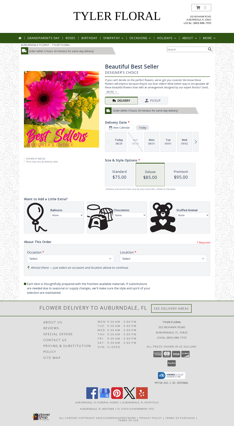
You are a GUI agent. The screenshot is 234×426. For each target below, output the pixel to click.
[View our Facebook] (92, 398)
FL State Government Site (136, 408)
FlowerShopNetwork (119, 418)
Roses (70, 38)
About (187, 38)
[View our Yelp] (142, 398)
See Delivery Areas (171, 308)
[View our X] (129, 398)
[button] (201, 7)
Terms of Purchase (180, 418)
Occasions (138, 38)
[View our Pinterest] (117, 398)
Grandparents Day (43, 38)
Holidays (164, 38)
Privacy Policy (150, 418)
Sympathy (111, 38)
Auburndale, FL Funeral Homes (97, 402)
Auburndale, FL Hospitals (140, 402)
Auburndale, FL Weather (97, 408)
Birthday (89, 38)
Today (142, 127)
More (207, 38)
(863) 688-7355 (202, 23)
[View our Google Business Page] (104, 398)
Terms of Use (128, 420)
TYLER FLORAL (117, 15)
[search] (210, 49)
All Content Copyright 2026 (80, 418)
